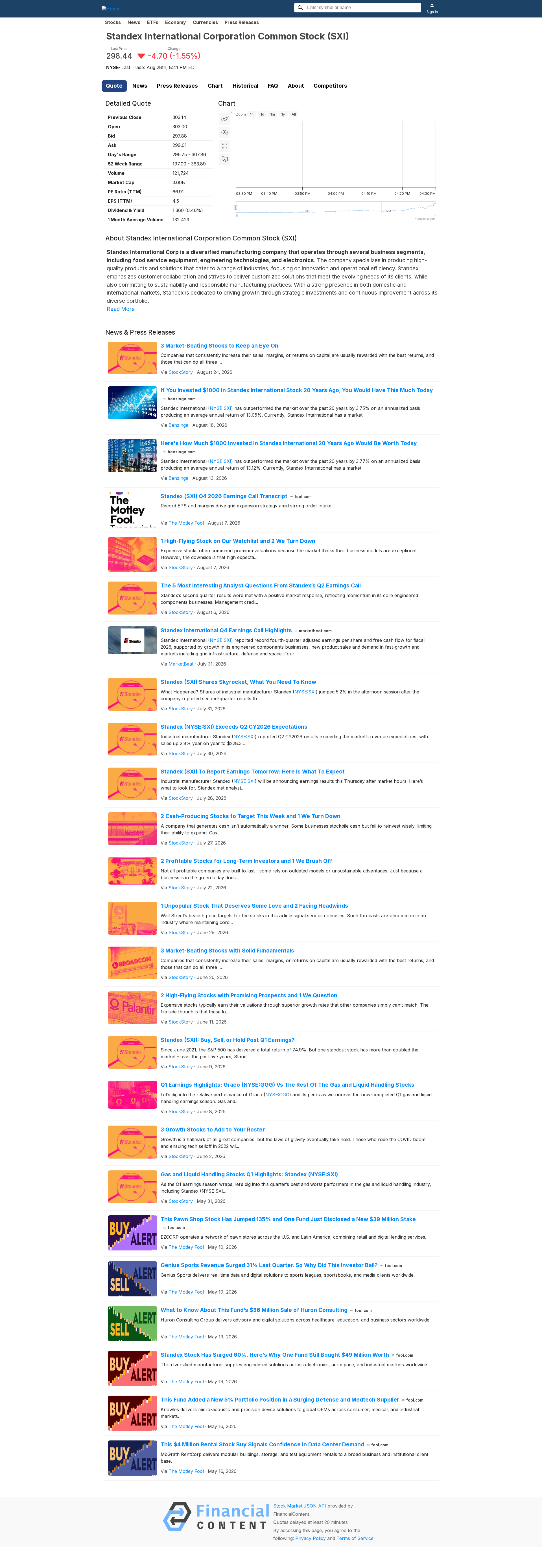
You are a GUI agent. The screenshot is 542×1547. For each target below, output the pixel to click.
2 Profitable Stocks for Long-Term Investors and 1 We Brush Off (246, 861)
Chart (215, 85)
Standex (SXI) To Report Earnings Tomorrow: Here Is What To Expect (253, 771)
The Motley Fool (186, 523)
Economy (175, 22)
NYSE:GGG (277, 1094)
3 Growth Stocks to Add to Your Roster (213, 1129)
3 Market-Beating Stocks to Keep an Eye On (219, 345)
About (296, 85)
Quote (114, 85)
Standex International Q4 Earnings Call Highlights (246, 630)
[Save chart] (224, 159)
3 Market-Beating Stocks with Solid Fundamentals (227, 950)
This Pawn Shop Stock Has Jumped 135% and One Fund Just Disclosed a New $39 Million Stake (288, 1223)
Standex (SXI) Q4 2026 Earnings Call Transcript (236, 496)
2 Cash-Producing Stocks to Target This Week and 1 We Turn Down (250, 816)
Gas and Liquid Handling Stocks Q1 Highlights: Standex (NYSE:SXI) (249, 1174)
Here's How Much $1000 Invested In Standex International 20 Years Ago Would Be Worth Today (289, 447)
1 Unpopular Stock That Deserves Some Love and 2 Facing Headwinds (254, 905)
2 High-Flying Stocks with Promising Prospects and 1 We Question (249, 995)
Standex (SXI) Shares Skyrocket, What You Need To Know (238, 682)
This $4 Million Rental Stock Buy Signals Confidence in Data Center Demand (275, 1444)
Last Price (119, 49)
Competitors (330, 85)
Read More (121, 309)
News (134, 22)
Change (174, 49)
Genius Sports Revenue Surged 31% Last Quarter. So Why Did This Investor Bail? (281, 1265)
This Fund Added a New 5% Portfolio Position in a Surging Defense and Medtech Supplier (292, 1399)
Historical (245, 85)
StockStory (181, 372)
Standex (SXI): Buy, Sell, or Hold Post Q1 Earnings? (228, 1040)
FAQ (273, 85)
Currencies (205, 22)
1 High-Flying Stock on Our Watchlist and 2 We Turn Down (238, 541)
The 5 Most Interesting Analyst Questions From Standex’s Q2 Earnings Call (261, 585)
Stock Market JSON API (299, 1506)
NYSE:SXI (220, 408)
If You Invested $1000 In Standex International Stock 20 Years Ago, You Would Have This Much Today (297, 394)
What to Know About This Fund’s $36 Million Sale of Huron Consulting (266, 1310)
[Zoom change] (224, 132)
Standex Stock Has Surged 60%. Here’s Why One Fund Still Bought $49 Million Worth (287, 1354)
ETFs (152, 22)
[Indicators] (224, 119)
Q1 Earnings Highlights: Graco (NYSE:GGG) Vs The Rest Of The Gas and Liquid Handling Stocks (287, 1084)
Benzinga (178, 425)
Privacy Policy (310, 1538)
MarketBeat (181, 664)
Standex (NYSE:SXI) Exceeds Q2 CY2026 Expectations (234, 726)
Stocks (113, 22)
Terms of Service (354, 1538)
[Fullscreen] (224, 146)
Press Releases (242, 22)
